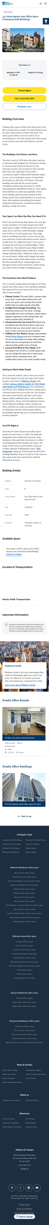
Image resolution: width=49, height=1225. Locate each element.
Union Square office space (24, 978)
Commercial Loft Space (11, 844)
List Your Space (8, 1119)
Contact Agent (24, 90)
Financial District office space (24, 1038)
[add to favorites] (42, 710)
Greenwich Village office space (24, 954)
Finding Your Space (33, 1070)
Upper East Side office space (24, 1002)
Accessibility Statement (24, 1213)
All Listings (30, 1119)
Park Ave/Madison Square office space (24, 966)
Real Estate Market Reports (13, 1082)
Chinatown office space (24, 1026)
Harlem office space (24, 998)
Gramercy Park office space (24, 950)
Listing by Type (24, 834)
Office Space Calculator (12, 1127)
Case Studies (31, 1078)
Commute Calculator (10, 1123)
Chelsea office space (24, 941)
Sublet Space (31, 852)
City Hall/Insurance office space (24, 1034)
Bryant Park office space (24, 873)
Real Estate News (9, 1074)
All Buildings (31, 1123)
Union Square (8, 12)
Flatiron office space (24, 946)
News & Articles (24, 1064)
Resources (24, 1113)
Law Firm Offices (33, 844)
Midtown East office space (24, 893)
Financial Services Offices (36, 840)
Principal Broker (32, 1100)
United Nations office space (24, 921)
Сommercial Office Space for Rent (16, 840)
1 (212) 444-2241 (24, 1165)
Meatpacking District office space (24, 962)
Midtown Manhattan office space (24, 867)
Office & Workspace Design (37, 1074)
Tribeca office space (24, 974)
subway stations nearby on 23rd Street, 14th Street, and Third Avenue (23, 385)
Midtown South (29, 381)
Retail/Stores (31, 848)
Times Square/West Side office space (24, 917)
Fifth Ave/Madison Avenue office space (24, 881)
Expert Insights (8, 1078)
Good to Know (31, 1127)
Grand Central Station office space (24, 885)
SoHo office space (24, 970)
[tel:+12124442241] (40, 3)
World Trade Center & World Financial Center (24, 1042)
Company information (11, 1100)
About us (24, 1094)
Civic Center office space (24, 1030)
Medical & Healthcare (11, 852)
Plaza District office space (24, 909)
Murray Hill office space (24, 897)
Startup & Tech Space (11, 848)
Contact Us (24, 1168)
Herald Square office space (25, 958)
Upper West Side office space (24, 1006)
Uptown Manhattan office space (24, 993)
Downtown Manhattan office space (24, 1021)
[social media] (12, 1187)
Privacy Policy (24, 1204)
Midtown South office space (24, 936)
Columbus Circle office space (24, 877)
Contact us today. (14, 554)
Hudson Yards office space (24, 889)
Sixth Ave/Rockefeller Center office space (24, 913)
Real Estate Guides (10, 1070)
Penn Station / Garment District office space (24, 905)
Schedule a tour (24, 106)
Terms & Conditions (24, 1209)
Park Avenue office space (24, 901)
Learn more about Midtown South (20, 685)
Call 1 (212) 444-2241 (24, 98)
